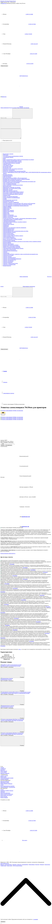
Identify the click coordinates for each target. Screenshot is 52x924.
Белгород (37, 864)
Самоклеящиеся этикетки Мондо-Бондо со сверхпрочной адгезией (15, 693)
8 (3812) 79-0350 (28, 34)
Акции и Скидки (4, 775)
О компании (3, 768)
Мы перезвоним (9, 445)
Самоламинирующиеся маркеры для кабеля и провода (15, 221)
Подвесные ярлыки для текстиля (10, 199)
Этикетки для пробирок (8, 261)
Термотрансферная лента (8, 229)
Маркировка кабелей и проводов (10, 190)
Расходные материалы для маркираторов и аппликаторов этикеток (17, 204)
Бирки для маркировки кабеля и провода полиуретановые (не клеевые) (18, 159)
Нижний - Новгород (17, 864)
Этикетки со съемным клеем (9, 264)
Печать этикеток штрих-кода (7, 794)
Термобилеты (6, 225)
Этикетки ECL (6, 253)
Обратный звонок (4, 65)
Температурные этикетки (8, 224)
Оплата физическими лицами (7, 777)
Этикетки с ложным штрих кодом (10, 263)
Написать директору (5, 773)
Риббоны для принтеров (8, 214)
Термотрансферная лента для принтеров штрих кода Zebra (15, 231)
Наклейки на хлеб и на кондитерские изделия (10, 665)
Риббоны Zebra (6, 213)
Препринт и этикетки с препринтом (11, 202)
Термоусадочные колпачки (9, 234)
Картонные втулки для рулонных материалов (13, 168)
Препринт (3, 791)
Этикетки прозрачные (8, 262)
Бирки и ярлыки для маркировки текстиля (12, 160)
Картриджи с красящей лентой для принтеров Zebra (14, 171)
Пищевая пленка (6, 195)
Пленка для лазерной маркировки (10, 196)
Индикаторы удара (7, 167)
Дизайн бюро (3, 865)
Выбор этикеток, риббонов (6, 783)
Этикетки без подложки (8, 255)
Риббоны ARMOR (7, 206)
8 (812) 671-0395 (33, 53)
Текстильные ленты (7, 223)
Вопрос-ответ (3, 776)
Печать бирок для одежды (6, 795)
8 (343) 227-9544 (32, 24)
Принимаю (3, 921)
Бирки (4, 158)
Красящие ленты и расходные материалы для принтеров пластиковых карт (19, 181)
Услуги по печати (13, 107)
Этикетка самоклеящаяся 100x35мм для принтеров (11, 734)
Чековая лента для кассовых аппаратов (11, 246)
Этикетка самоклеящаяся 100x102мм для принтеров (12, 720)
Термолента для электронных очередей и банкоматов (14, 227)
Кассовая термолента (7, 174)
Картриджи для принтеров (9, 170)
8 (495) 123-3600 (29, 14)
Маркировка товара (5, 782)
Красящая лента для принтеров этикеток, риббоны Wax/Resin (16, 179)
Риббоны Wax (6, 212)
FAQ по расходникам (17, 865)
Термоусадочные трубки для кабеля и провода (13, 235)
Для (25, 516)
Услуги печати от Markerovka (9, 238)
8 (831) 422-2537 (34, 43)
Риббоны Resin (6, 209)
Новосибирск (32, 864)
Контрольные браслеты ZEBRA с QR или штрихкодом (15, 178)
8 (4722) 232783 (29, 63)
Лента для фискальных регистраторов (11, 182)
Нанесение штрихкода (5, 792)
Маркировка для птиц (8, 189)
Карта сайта (9, 865)
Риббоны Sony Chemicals (8, 210)
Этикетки (5, 251)
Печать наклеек (4, 796)
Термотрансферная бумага (8, 228)
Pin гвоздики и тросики (8, 153)
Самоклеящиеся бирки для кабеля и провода (12, 219)
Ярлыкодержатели (7, 265)
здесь (20, 649)
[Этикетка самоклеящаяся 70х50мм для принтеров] (12, 410)
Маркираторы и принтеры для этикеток (11, 187)
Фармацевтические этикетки (7, 706)
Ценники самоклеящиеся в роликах (10, 244)
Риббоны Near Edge (7, 208)
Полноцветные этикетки (8, 201)
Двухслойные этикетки (8, 165)
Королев (42, 864)
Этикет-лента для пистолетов (9, 249)
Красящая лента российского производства (12, 180)
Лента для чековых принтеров (9, 183)
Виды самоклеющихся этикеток (7, 786)
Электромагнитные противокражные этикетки (13, 248)
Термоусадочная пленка (8, 233)
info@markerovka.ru (24, 75)
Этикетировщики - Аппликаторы (8, 787)
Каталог (21, 106)
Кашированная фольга (8, 175)
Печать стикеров (4, 797)
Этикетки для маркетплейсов (9, 257)
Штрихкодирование (5, 781)
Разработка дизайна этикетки (7, 790)
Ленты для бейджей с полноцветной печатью (13, 185)
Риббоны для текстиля (8, 217)
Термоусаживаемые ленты (8, 236)
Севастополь (47, 864)
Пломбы (5, 198)
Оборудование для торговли (23, 107)
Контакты (3, 1)
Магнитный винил (7, 186)
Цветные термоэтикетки (8, 243)
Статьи (2, 784)
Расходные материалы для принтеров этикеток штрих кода (16, 205)
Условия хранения (4, 779)
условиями (35, 919)
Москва (2, 864)
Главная (2, 767)
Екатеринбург (25, 864)
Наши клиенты (4, 771)
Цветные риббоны (7, 242)
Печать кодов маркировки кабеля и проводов (13, 194)
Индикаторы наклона (7, 166)
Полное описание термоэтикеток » (8, 553)
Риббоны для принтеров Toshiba (10, 216)
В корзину (22, 677)
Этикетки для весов (7, 256)
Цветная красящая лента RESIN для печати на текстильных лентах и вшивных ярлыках (22, 241)
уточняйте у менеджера (8, 667)
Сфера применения (5, 107)
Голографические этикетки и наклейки (11, 163)
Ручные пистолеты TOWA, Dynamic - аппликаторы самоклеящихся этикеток (19, 218)
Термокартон (6, 226)
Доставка (7, 1)
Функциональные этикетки (9, 240)
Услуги (14, 1)
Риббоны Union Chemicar (8, 211)
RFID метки (5, 155)
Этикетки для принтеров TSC (9, 259)
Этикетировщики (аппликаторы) (10, 250)
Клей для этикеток (7, 176)
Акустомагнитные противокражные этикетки (13, 156)
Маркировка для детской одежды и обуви (12, 188)
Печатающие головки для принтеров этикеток (13, 193)
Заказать (2, 445)
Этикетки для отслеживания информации (12, 258)
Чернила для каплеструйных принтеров (11, 247)
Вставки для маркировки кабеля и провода (12, 161)
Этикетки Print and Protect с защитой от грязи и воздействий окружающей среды (20, 254)
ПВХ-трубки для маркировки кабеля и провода (13, 191)
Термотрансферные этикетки (9, 232)
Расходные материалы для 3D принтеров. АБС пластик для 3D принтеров (19, 203)
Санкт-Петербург (8, 864)
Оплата (10, 1)
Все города (24, 840)
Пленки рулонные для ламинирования (11, 197)
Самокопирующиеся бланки (9, 220)
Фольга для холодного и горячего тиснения (12, 239)
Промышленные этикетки (6, 679)
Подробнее (12, 564)
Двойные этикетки (7, 164)
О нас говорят (4, 772)
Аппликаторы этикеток (8, 157)
